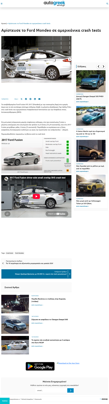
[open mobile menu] (1, 4)
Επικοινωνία (38, 399)
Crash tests (9, 253)
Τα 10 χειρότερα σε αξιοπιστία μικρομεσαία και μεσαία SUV (29, 263)
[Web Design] (104, 399)
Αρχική (4, 23)
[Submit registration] (70, 390)
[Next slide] (69, 59)
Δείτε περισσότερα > (37, 305)
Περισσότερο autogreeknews (9, 399)
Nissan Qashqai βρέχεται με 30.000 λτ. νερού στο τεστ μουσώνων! (41, 274)
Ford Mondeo (19, 253)
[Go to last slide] (99, 66)
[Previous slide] (3, 59)
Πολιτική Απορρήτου (27, 399)
